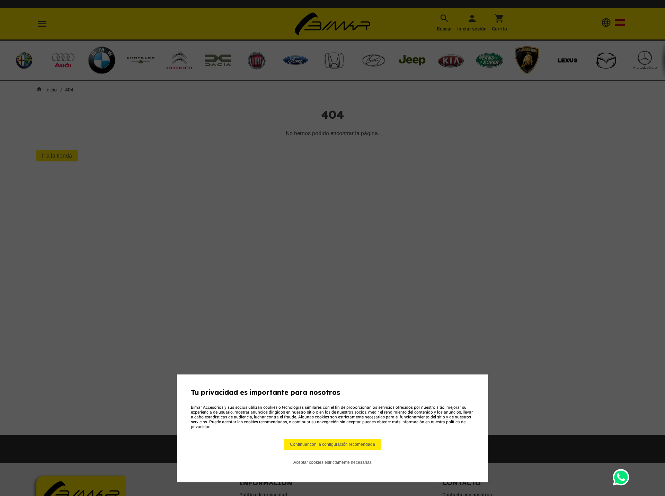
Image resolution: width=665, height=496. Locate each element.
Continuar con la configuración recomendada (332, 444)
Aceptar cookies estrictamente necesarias (332, 462)
